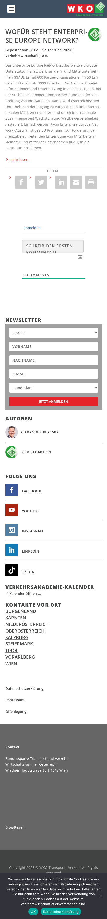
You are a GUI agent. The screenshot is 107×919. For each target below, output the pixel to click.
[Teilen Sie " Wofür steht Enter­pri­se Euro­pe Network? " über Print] (91, 182)
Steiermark (19, 644)
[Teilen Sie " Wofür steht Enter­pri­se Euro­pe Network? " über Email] (76, 182)
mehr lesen (18, 159)
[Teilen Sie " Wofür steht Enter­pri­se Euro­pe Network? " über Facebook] (18, 182)
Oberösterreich (25, 631)
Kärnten (15, 618)
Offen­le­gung (15, 711)
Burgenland (20, 611)
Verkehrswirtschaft (21, 55)
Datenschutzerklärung (61, 912)
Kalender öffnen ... (25, 593)
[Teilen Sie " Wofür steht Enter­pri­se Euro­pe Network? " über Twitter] (39, 182)
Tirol (11, 650)
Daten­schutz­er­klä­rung (24, 688)
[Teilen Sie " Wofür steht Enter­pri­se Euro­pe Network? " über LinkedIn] (59, 182)
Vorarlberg (20, 657)
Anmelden (31, 227)
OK (33, 912)
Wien (11, 664)
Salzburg (16, 637)
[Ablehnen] (100, 895)
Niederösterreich (27, 624)
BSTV (33, 50)
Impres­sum (14, 699)
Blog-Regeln (15, 827)
